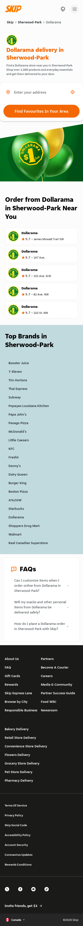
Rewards (11, 684)
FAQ (8, 667)
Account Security (16, 845)
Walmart (15, 534)
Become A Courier (55, 667)
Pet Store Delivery (18, 772)
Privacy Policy (14, 815)
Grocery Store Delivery (22, 763)
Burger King (17, 483)
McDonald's (17, 431)
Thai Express (18, 388)
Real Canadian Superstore (28, 543)
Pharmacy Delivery (19, 780)
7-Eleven (15, 371)
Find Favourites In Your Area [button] (41, 111)
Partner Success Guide (58, 693)
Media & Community (56, 684)
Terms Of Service (16, 805)
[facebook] (21, 893)
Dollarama (53, 22)
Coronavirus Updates (18, 855)
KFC (11, 448)
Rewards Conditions (18, 864)
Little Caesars (19, 440)
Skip (10, 22)
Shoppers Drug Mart (24, 526)
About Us (12, 659)
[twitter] (8, 893)
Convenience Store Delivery (26, 746)
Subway (15, 397)
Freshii (14, 457)
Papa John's (17, 414)
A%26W (15, 500)
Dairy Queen (18, 474)
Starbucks (16, 508)
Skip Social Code (16, 825)
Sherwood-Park (30, 22)
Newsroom (49, 710)
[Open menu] (74, 9)
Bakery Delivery (17, 729)
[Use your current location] (72, 92)
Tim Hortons (18, 380)
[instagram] (34, 893)
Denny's (15, 466)
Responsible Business (21, 710)
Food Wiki (48, 701)
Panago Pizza (18, 423)
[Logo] (14, 9)
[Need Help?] (63, 9)
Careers (47, 676)
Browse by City (16, 701)
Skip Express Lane (18, 693)
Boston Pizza (18, 491)
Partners (47, 659)
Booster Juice (19, 363)
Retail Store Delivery (20, 737)
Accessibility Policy (17, 835)
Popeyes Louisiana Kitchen (29, 406)
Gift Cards (12, 676)
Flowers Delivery (17, 754)
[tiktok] (48, 893)
